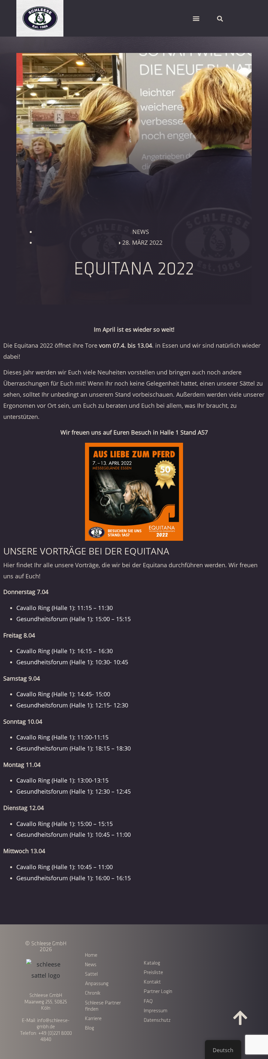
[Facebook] (204, 962)
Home (91, 955)
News (90, 965)
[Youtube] (240, 962)
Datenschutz (157, 1020)
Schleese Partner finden (103, 1006)
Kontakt (152, 982)
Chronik (92, 993)
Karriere (93, 1019)
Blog (89, 1028)
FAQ (148, 1001)
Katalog (152, 963)
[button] (196, 18)
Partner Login (158, 991)
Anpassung (97, 984)
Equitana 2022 (33, 345)
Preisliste (153, 972)
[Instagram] (222, 962)
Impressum (155, 1011)
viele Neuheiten (104, 372)
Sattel (91, 974)
